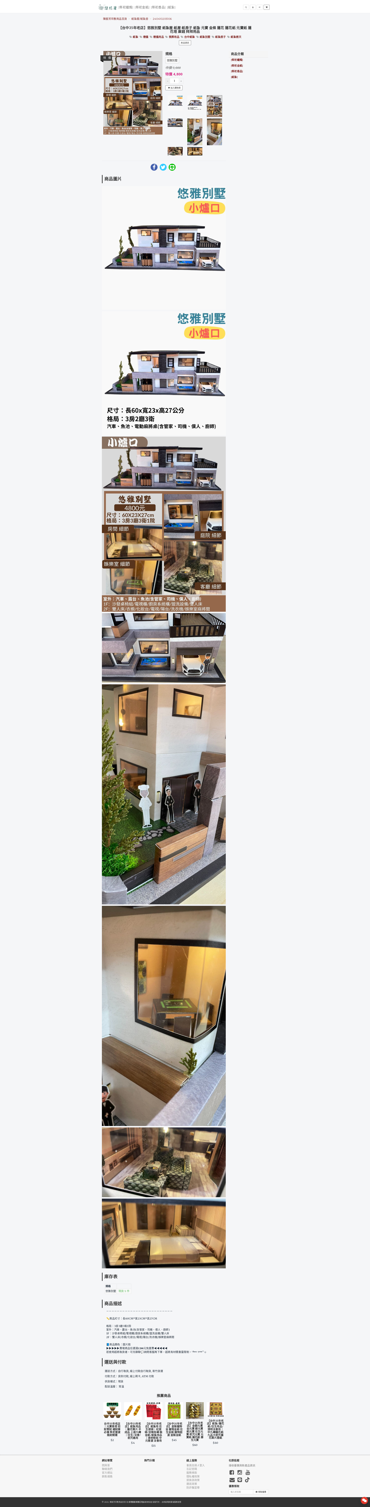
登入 (202, 1465)
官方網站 (107, 1472)
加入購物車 (176, 87)
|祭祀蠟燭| (126, 7)
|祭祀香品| (158, 7)
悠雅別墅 (172, 60)
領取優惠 (262, 1492)
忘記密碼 (191, 1469)
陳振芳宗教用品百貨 (115, 19)
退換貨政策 (193, 1480)
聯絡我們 (107, 1469)
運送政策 (191, 1483)
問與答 (106, 1465)
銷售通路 (107, 1476)
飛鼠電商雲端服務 (170, 1502)
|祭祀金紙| (142, 7)
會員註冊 (191, 1465)
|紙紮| (171, 7)
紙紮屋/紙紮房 (139, 19)
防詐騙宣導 (193, 1487)
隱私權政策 (193, 1476)
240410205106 (162, 19)
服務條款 (191, 1472)
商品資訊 (185, 42)
